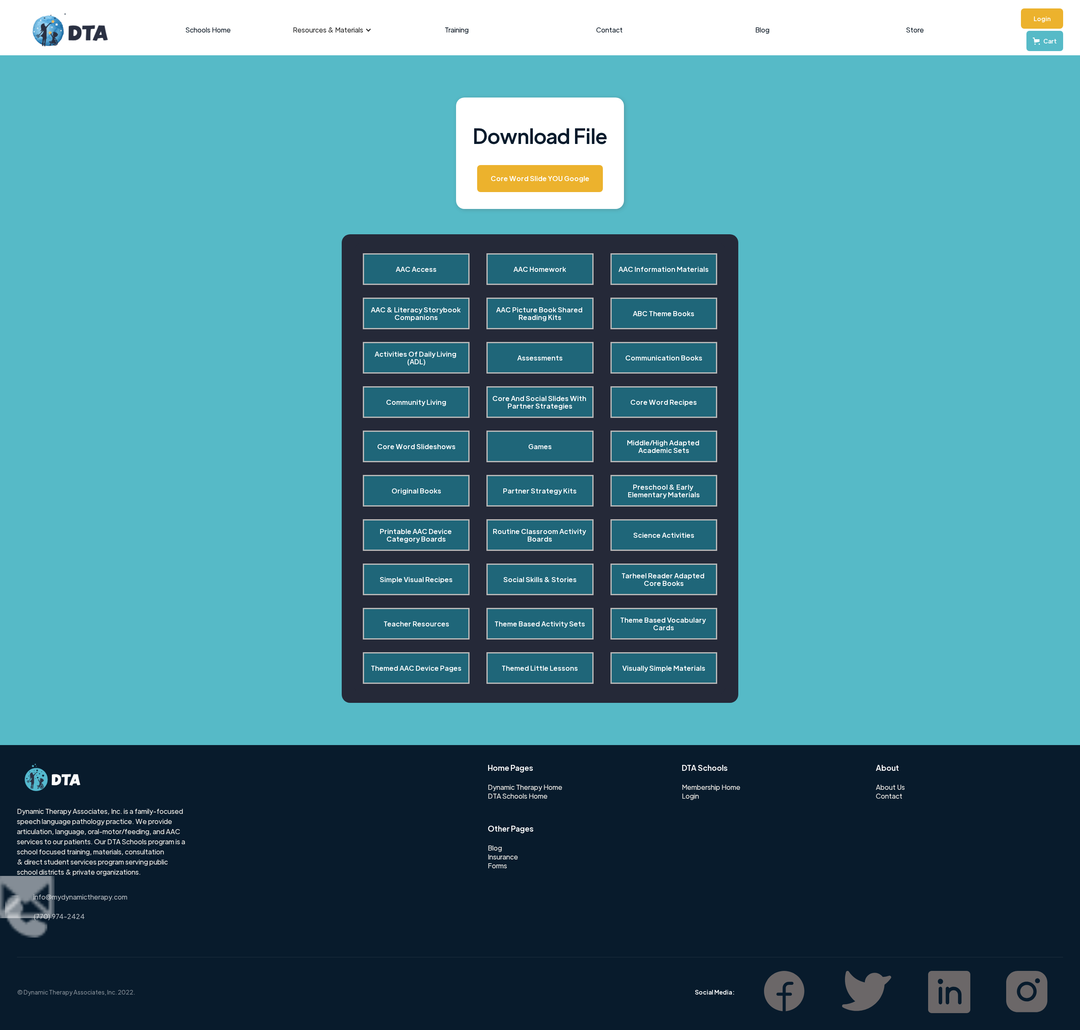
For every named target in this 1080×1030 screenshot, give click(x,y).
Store (915, 29)
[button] (332, 30)
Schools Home (208, 29)
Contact (609, 29)
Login (1042, 18)
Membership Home (711, 787)
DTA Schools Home (518, 796)
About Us (890, 787)
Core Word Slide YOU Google (540, 178)
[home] (65, 30)
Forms (497, 865)
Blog (762, 29)
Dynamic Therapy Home (525, 787)
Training (457, 29)
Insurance (503, 857)
